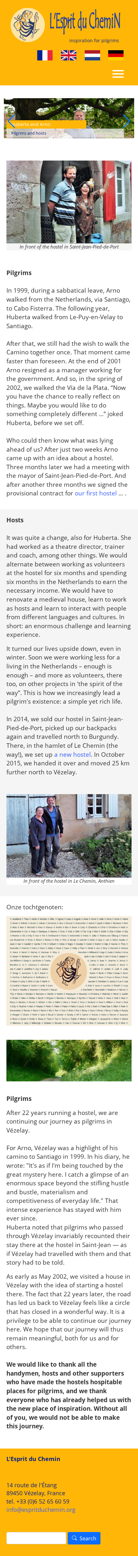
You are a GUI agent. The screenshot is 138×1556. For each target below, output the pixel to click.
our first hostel (96, 493)
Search (88, 1538)
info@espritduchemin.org (40, 1509)
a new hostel (72, 754)
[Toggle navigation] (118, 73)
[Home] (66, 25)
